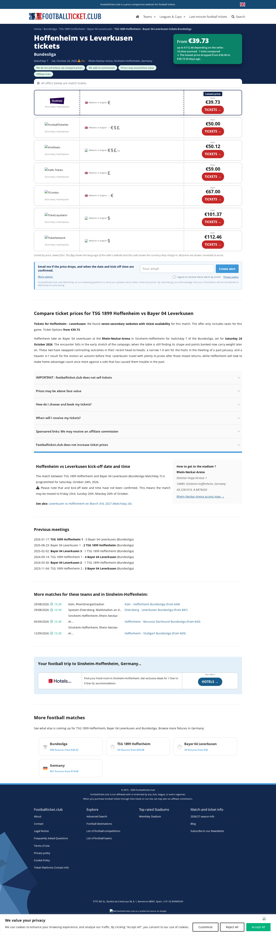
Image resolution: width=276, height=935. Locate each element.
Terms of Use (42, 846)
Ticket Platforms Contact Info (51, 867)
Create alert (227, 269)
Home (37, 29)
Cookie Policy (42, 860)
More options (45, 276)
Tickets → (212, 109)
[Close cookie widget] (268, 918)
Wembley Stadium (150, 816)
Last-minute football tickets (208, 17)
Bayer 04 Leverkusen (99, 29)
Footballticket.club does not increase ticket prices (72, 445)
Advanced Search (96, 816)
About (37, 816)
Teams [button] (147, 17)
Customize (205, 927)
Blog (193, 823)
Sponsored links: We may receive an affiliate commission (77, 431)
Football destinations (99, 823)
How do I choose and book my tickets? (64, 404)
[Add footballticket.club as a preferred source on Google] (138, 912)
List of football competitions (103, 831)
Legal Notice (41, 831)
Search (240, 17)
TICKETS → (213, 131)
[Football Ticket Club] (65, 15)
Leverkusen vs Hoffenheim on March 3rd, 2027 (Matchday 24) (90, 503)
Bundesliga (50, 29)
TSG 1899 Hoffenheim (72, 29)
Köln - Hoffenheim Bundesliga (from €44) (152, 604)
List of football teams (99, 838)
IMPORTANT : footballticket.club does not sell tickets (74, 377)
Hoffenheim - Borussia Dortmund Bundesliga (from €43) (162, 621)
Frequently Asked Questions (51, 838)
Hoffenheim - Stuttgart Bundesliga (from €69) (155, 633)
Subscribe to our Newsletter (207, 831)
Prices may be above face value (58, 391)
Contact (38, 823)
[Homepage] (137, 16)
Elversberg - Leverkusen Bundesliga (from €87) (156, 610)
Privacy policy (231, 276)
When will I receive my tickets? (58, 418)
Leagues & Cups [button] (171, 17)
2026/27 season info (202, 816)
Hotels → (210, 681)
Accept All (258, 927)
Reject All (232, 927)
